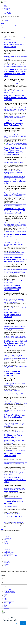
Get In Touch (7, 562)
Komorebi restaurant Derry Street (18, 197)
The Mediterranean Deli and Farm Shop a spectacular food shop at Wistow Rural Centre (15, 344)
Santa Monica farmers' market (16, 328)
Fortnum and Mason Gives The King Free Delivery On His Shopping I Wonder (15, 211)
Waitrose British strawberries (11, 56)
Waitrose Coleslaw (8, 489)
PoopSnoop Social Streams (10, 555)
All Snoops (6, 536)
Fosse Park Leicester (9, 299)
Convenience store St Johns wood (12, 383)
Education (6, 608)
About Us (6, 561)
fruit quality (18, 57)
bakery (5, 522)
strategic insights (18, 107)
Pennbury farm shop (9, 136)
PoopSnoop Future (8, 554)
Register (6, 20)
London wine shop (18, 244)
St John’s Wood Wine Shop (10, 243)
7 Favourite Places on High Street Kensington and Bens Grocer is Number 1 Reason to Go (15, 180)
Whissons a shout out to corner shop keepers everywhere (13, 373)
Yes (23, 623)
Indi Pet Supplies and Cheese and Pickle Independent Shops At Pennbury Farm (15, 123)
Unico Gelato (16, 84)
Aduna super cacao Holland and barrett (13, 109)
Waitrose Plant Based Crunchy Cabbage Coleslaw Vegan (15, 480)
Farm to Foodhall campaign (10, 302)
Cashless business (8, 506)
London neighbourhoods (19, 425)
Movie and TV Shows (9, 591)
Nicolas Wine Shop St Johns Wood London (15, 235)
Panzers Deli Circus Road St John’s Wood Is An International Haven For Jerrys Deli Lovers (15, 151)
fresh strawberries (22, 56)
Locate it (9, 11)
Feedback (6, 564)
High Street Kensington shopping (12, 193)
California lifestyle (8, 329)
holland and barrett (8, 107)
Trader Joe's (7, 326)
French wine (21, 243)
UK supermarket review (14, 301)
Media (5, 598)
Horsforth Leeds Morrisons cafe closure (15, 273)
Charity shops (7, 423)
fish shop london (18, 442)
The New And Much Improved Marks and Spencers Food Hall (12, 287)
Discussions (7, 551)
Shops (5, 597)
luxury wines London (9, 462)
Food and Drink (8, 602)
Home (5, 5)
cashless (15, 506)
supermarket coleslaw (12, 488)
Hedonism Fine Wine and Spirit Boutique (14, 455)
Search (17, 25)
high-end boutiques (8, 426)
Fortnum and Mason (17, 222)
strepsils (24, 107)
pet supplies (17, 136)
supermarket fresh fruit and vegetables (17, 403)
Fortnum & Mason (14, 224)
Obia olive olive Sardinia (12, 358)
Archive (9, 12)
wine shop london (19, 440)
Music (5, 594)
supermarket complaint (9, 57)
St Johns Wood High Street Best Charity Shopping (14, 416)
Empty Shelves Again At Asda (15, 394)
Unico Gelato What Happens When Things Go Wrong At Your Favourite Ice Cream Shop (15, 72)
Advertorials (7, 8)
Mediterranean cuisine (9, 355)
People (5, 606)
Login (2, 23)
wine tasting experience (15, 463)
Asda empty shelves (9, 402)
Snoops (5, 6)
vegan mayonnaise (18, 489)
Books (5, 599)
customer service (8, 84)
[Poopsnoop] (4, 1)
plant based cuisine (13, 491)
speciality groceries (15, 326)
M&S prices (24, 301)
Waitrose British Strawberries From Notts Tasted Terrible (14, 44)
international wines (8, 244)
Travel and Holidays (9, 601)
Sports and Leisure (8, 603)
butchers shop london (9, 440)
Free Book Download (9, 552)
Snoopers (6, 541)
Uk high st (13, 522)
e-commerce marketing (20, 225)
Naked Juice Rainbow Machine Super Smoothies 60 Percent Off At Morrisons (15, 259)
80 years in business (12, 163)
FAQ (5, 565)
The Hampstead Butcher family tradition (13, 436)
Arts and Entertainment (9, 592)
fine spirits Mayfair (19, 462)
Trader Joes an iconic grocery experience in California (12, 314)
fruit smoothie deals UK (16, 272)
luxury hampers (10, 225)
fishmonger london (8, 443)
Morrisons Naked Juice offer (11, 269)
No (16, 623)
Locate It (6, 542)
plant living (21, 488)
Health (5, 605)
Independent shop (8, 135)
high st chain (20, 522)
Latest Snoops (7, 538)
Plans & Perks (7, 13)
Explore (6, 9)
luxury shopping (15, 423)
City (5, 595)
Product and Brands (8, 590)
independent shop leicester (19, 135)
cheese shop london (8, 442)
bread (9, 522)
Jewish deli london (8, 162)
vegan (5, 488)
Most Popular (7, 539)
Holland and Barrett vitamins (17, 110)
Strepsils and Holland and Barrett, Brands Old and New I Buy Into (15, 98)
